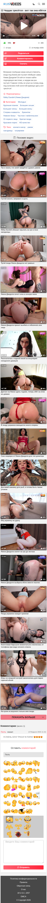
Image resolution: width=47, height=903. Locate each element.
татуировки (19, 131)
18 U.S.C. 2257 (23, 893)
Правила (23, 882)
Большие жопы (25, 109)
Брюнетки (26, 112)
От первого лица (10, 119)
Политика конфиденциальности (23, 879)
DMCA (23, 896)
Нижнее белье (9, 116)
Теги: (9, 127)
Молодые (22, 102)
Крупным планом (10, 105)
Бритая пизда (25, 119)
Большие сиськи (27, 105)
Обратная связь (23, 886)
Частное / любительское (28, 116)
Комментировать (25, 59)
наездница (7, 131)
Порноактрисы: (13, 94)
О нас (23, 889)
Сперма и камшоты (11, 112)
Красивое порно (10, 123)
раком (30, 127)
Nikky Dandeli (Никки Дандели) (16, 97)
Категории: (11, 102)
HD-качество (24, 123)
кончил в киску (19, 127)
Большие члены (10, 109)
